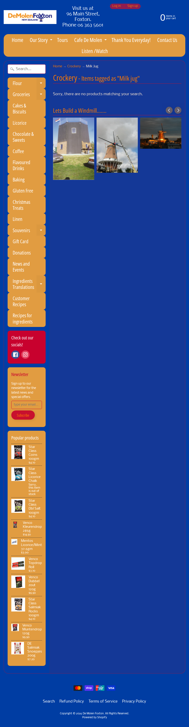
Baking (18, 179)
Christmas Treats (21, 204)
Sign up (132, 6)
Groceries (29, 95)
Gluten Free (23, 190)
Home (17, 40)
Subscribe (23, 415)
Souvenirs (29, 231)
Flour (29, 84)
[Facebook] (15, 354)
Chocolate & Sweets (23, 136)
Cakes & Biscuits (19, 108)
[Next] (177, 110)
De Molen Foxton (93, 713)
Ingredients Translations (29, 284)
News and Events (21, 266)
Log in (116, 6)
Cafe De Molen (91, 40)
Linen (17, 218)
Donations (22, 252)
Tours (62, 40)
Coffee (18, 151)
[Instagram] (25, 354)
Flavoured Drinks (21, 165)
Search (49, 701)
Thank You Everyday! (131, 40)
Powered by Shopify (94, 717)
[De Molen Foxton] (30, 17)
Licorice (20, 122)
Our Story (41, 40)
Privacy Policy (134, 701)
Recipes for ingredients (22, 318)
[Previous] (169, 110)
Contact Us (167, 40)
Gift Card (20, 241)
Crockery (74, 66)
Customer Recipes (21, 301)
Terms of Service (103, 701)
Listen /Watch (95, 51)
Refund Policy (71, 701)
